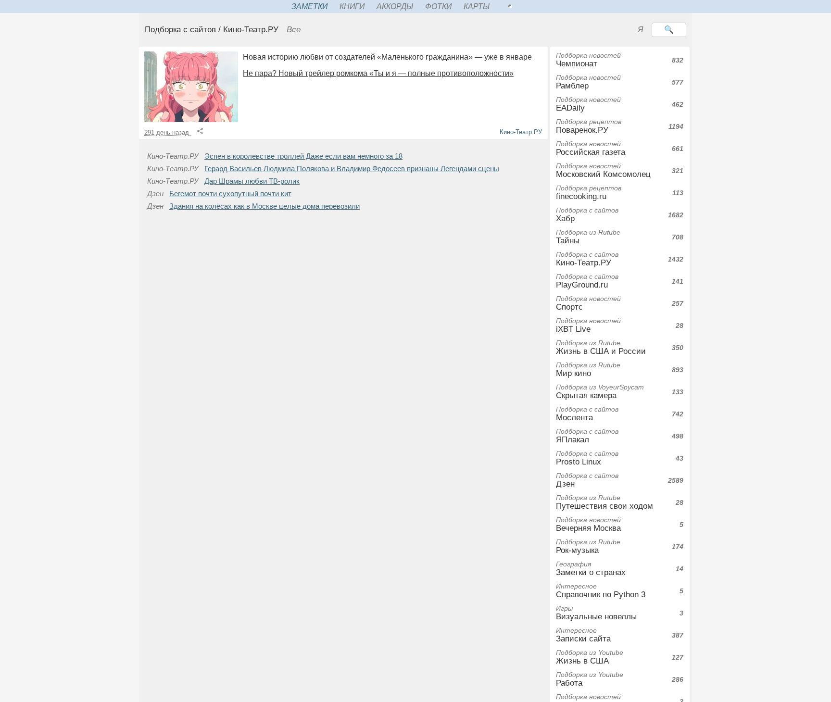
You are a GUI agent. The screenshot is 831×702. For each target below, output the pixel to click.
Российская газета (590, 148)
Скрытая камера (600, 391)
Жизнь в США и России (601, 347)
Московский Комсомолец (603, 170)
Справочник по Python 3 (600, 590)
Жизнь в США (589, 657)
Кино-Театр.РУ (521, 132)
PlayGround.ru (587, 281)
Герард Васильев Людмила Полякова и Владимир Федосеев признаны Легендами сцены (351, 169)
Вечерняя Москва (588, 524)
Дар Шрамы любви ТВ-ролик (252, 181)
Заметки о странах (591, 568)
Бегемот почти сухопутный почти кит (230, 194)
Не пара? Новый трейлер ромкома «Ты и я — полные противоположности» (378, 73)
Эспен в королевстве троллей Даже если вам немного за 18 (303, 156)
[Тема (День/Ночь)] (521, 6)
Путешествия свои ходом (604, 502)
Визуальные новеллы (596, 612)
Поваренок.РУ (588, 126)
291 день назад (167, 132)
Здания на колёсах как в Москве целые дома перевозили (264, 206)
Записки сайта (583, 635)
